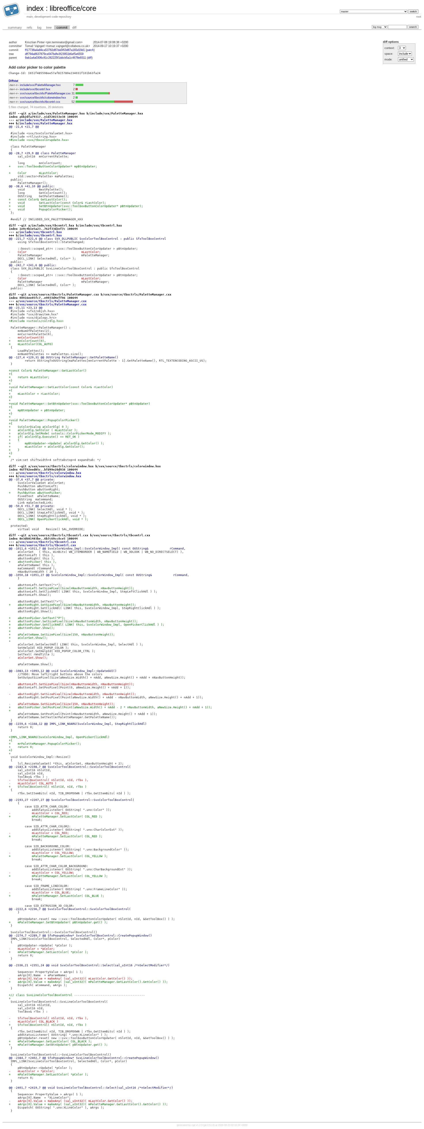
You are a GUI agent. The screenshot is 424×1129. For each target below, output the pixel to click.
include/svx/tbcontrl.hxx (35, 89)
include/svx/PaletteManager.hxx (40, 85)
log (39, 27)
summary (15, 27)
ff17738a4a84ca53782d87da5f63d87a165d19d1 (55, 50)
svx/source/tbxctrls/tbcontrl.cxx (40, 101)
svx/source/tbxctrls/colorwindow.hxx (43, 97)
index (35, 8)
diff (74, 27)
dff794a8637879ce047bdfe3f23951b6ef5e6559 (54, 54)
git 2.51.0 (209, 1125)
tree (49, 27)
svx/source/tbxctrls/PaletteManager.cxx (45, 93)
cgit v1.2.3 (197, 1125)
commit (62, 27)
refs (29, 27)
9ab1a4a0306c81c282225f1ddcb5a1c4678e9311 (55, 57)
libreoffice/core (73, 8)
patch (90, 50)
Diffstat (13, 80)
